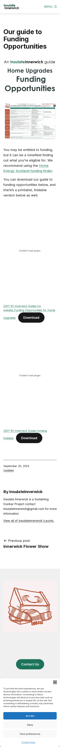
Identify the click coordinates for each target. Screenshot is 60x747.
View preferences (30, 733)
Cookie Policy (28, 742)
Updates (8, 470)
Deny (30, 724)
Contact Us (30, 664)
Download (31, 318)
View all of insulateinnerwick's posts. (28, 520)
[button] (55, 682)
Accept (30, 715)
